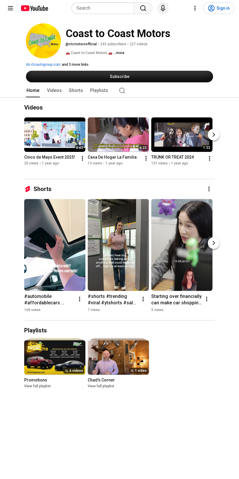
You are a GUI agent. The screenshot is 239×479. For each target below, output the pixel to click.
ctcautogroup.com (45, 65)
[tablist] (119, 91)
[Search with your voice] (163, 8)
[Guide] (10, 8)
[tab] (33, 91)
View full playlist (37, 386)
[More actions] (82, 158)
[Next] (213, 134)
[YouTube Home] (34, 8)
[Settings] (194, 8)
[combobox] (104, 8)
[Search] (143, 8)
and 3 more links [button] (75, 65)
